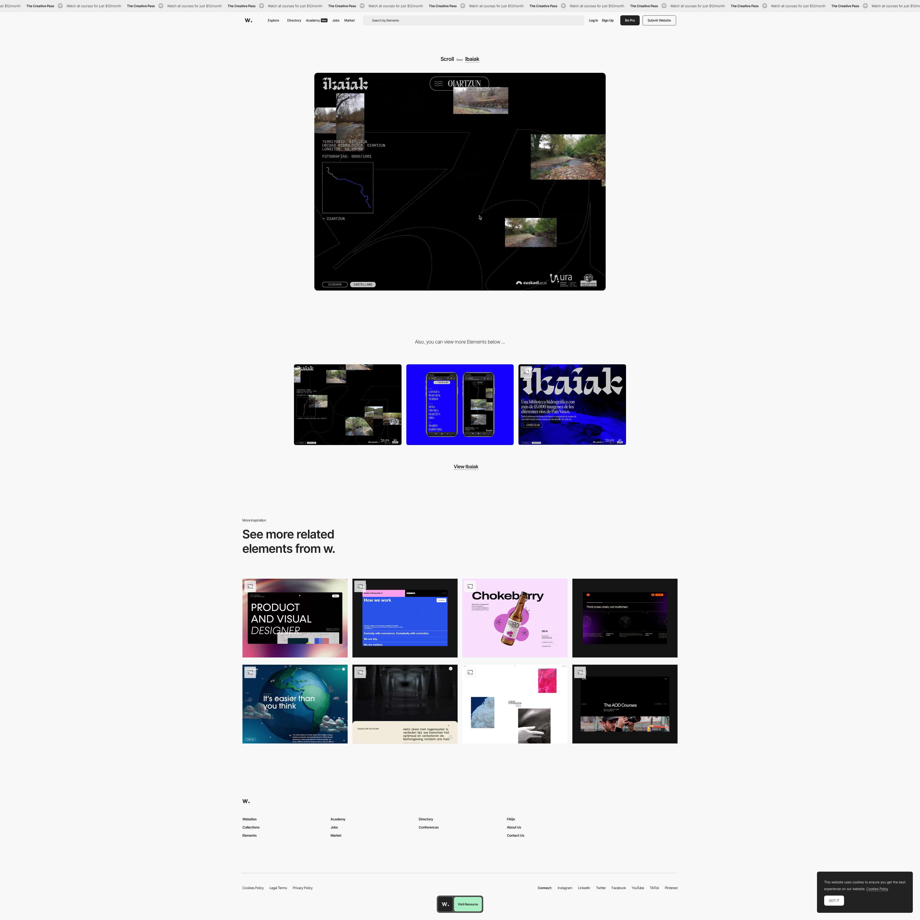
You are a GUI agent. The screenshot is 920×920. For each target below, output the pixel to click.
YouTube (638, 888)
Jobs (335, 20)
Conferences (429, 827)
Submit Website (659, 20)
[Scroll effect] (405, 618)
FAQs (511, 819)
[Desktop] (348, 404)
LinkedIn (584, 888)
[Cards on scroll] (405, 704)
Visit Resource (468, 904)
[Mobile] (460, 404)
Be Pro (630, 20)
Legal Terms (278, 888)
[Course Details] (625, 704)
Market (349, 20)
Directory (294, 20)
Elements (249, 835)
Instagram (565, 888)
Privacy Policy (303, 888)
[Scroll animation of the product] (515, 618)
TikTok (654, 888)
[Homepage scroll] (515, 704)
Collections (250, 827)
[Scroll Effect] (295, 704)
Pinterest (671, 888)
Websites (249, 819)
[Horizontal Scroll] (625, 618)
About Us (514, 827)
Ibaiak (472, 59)
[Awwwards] (248, 20)
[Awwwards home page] (445, 904)
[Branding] (572, 404)
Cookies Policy (253, 888)
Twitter (601, 888)
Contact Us (515, 835)
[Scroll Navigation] (295, 618)
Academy (316, 20)
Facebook (619, 888)
